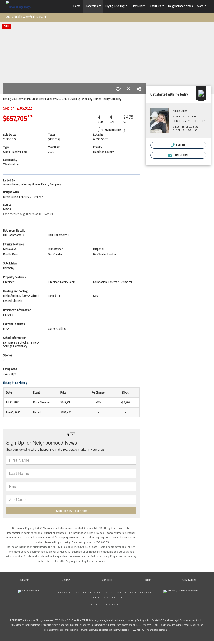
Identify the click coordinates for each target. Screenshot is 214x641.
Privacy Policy (95, 592)
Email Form (180, 155)
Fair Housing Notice (106, 597)
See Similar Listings (111, 130)
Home (76, 6)
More (202, 8)
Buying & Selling (117, 8)
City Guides (138, 6)
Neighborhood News (180, 6)
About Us (157, 8)
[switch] (118, 89)
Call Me (181, 145)
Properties (93, 8)
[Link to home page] (20, 6)
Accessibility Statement (131, 592)
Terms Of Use (68, 592)
